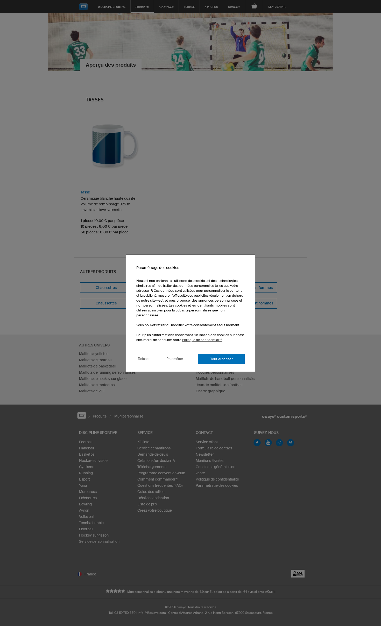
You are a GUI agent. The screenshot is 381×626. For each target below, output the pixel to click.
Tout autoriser (221, 359)
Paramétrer (174, 359)
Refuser (144, 359)
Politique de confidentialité (202, 340)
